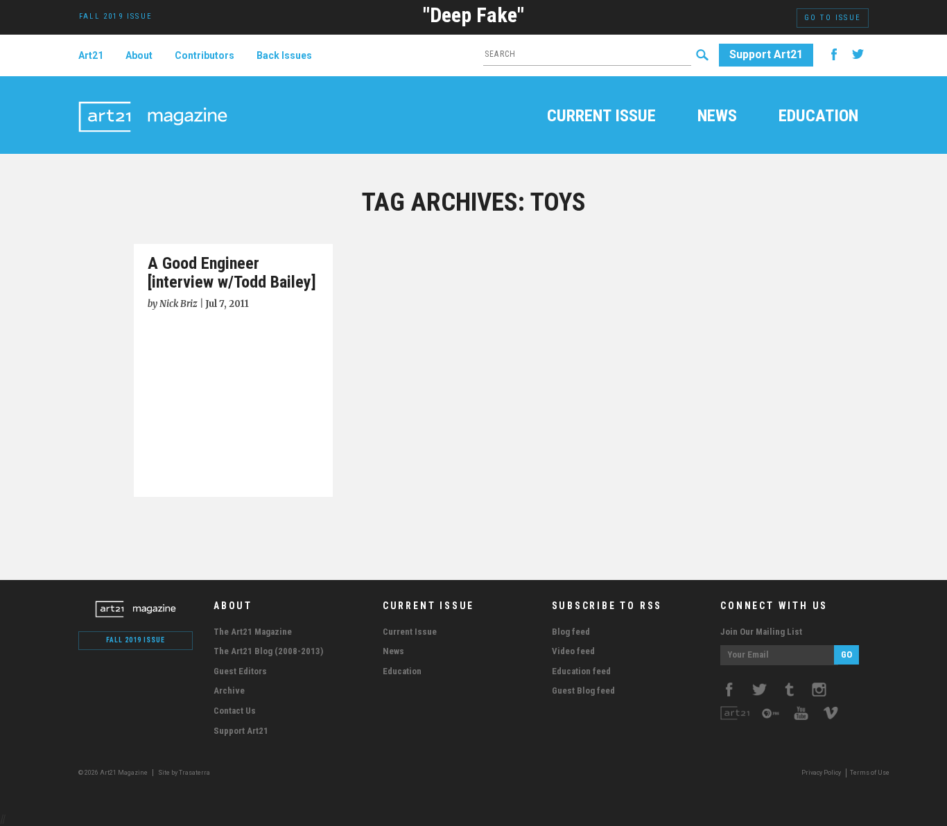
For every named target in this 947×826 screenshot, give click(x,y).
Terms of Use (869, 772)
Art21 (90, 55)
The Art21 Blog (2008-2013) (268, 651)
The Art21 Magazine (253, 631)
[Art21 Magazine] (152, 100)
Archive (229, 690)
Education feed (581, 671)
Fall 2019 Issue (135, 640)
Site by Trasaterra (184, 772)
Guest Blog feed (583, 690)
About (139, 55)
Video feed (573, 651)
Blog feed (571, 631)
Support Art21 (766, 54)
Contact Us (235, 710)
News (717, 117)
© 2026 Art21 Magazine (113, 772)
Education (818, 117)
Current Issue (601, 117)
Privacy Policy (821, 772)
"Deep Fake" (473, 15)
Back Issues (284, 55)
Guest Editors (240, 671)
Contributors (204, 55)
